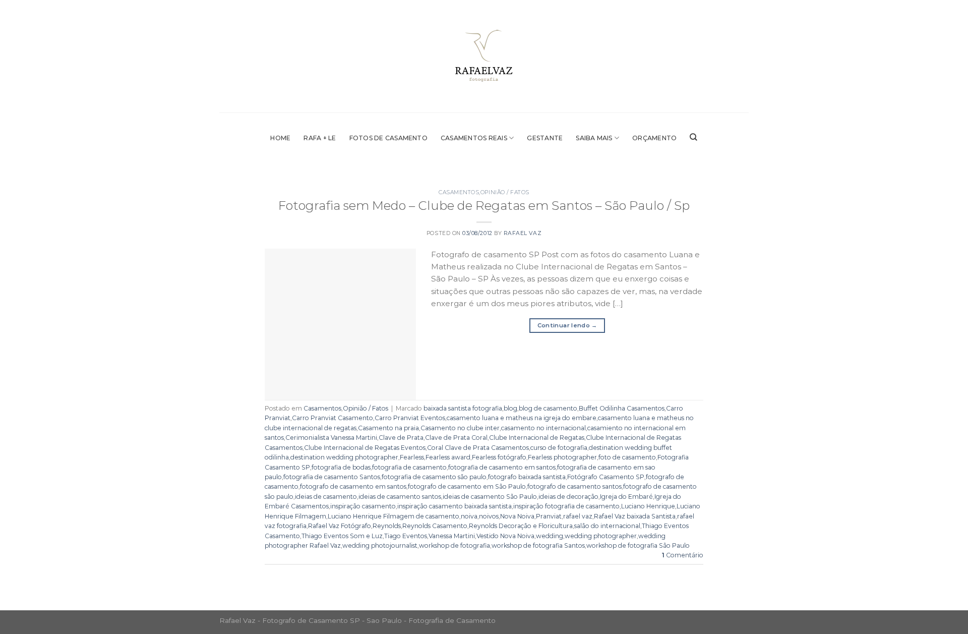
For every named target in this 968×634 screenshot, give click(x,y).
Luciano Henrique (648, 506)
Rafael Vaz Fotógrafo (339, 526)
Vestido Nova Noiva (505, 536)
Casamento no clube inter (460, 428)
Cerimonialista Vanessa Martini (331, 437)
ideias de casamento (326, 496)
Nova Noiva (517, 516)
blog (510, 408)
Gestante (545, 138)
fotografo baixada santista (527, 477)
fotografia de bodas (341, 467)
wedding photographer (601, 536)
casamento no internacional (543, 428)
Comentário (682, 555)
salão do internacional (607, 526)
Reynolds (387, 526)
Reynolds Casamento (434, 526)
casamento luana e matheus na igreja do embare (521, 418)
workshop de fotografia (454, 545)
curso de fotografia (558, 447)
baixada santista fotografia (463, 408)
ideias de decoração (568, 496)
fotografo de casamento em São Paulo (467, 486)
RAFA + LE (320, 138)
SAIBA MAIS (594, 138)
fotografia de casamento (409, 467)
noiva (469, 516)
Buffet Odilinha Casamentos (621, 408)
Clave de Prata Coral (456, 437)
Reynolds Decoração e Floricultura (521, 526)
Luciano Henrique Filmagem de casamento (393, 516)
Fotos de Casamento (388, 138)
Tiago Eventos (405, 536)
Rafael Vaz (522, 233)
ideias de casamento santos (399, 496)
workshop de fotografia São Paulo (638, 545)
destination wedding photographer (344, 457)
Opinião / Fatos (504, 192)
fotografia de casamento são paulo (434, 477)
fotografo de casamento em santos (353, 486)
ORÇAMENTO (654, 138)
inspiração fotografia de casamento (566, 506)
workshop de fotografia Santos (538, 545)
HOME (280, 138)
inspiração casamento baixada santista (454, 506)
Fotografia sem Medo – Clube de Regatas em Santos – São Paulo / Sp (484, 205)
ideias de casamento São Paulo (490, 496)
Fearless (412, 457)
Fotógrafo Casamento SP (605, 477)
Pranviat (549, 516)
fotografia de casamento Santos (331, 477)
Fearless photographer (562, 457)
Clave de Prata (401, 437)
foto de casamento (627, 457)
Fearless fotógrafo (499, 457)
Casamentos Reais (474, 138)
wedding (549, 536)
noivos (489, 516)
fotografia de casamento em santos (502, 467)
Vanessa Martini (452, 536)
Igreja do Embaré (626, 496)
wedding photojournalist (379, 545)
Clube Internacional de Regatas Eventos (365, 447)
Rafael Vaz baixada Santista (635, 516)
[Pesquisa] (693, 137)
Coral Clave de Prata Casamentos (478, 447)
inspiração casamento (363, 506)
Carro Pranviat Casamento (332, 418)
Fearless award (448, 457)
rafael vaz (577, 516)
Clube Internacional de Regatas (536, 437)
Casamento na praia (388, 428)
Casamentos (459, 192)
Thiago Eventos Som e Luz (342, 536)
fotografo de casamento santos (574, 486)
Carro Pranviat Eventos (410, 418)
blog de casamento (548, 408)
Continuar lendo (567, 325)
